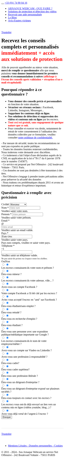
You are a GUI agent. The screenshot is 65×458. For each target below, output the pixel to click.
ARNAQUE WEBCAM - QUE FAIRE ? (30, 8)
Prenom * (6, 214)
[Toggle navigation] (2, 3)
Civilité (5, 204)
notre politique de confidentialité (35, 137)
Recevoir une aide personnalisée (25, 14)
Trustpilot (6, 32)
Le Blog (12, 17)
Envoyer (7, 417)
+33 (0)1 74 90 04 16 (16, 2)
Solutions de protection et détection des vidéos (32, 11)
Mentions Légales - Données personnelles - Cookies (35, 445)
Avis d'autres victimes (19, 20)
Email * (5, 220)
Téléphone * (7, 245)
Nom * (5, 207)
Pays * (4, 233)
